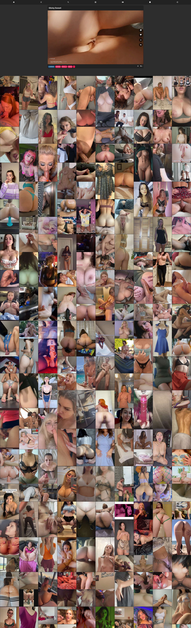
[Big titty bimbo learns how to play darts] (143, 510)
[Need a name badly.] (162, 554)
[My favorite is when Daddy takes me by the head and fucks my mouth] (66, 153)
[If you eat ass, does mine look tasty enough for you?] (28, 199)
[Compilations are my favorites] (28, 598)
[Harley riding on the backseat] (181, 321)
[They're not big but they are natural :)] (86, 484)
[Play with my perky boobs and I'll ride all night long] (124, 390)
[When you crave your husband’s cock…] (124, 447)
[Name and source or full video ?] (66, 208)
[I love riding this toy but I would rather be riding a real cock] (9, 338)
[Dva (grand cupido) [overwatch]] (86, 243)
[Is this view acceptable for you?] (47, 390)
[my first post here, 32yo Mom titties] (143, 356)
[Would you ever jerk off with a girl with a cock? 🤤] (47, 356)
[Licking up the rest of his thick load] (143, 457)
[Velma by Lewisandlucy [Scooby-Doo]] (47, 554)
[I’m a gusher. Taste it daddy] (105, 304)
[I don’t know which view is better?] (86, 373)
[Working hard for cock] (9, 81)
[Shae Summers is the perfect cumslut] (105, 81)
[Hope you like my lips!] (47, 519)
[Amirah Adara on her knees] (181, 172)
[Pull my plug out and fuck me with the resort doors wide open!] (86, 118)
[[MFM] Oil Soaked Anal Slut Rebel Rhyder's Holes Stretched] (86, 190)
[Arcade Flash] (47, 269)
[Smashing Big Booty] (66, 225)
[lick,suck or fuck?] (143, 199)
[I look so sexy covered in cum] (47, 466)
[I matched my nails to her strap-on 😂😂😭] (47, 225)
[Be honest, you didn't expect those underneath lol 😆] (105, 447)
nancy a (64, 66)
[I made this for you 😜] (181, 457)
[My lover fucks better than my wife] (47, 589)
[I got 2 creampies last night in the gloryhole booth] (86, 519)
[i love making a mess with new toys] (181, 493)
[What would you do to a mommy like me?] (47, 428)
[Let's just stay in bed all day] (124, 537)
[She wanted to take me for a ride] (86, 338)
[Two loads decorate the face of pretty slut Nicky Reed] (66, 615)
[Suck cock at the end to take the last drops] (66, 127)
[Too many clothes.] (124, 589)
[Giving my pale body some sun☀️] (181, 606)
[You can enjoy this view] (124, 216)
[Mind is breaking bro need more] (124, 510)
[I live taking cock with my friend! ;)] (105, 252)
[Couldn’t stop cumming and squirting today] (105, 589)
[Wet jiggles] (162, 135)
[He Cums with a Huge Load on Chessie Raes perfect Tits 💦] (86, 598)
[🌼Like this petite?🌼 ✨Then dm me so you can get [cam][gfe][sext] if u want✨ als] (28, 163)
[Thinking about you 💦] (162, 93)
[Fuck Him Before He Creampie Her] (124, 330)
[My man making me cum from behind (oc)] (66, 598)
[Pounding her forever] (9, 278)
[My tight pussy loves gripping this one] (9, 216)
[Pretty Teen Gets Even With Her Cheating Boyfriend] (143, 381)
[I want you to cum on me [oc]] (66, 409)
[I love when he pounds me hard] (181, 261)
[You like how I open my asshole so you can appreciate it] (105, 519)
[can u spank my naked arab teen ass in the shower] (181, 428)
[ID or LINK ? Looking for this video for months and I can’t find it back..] (28, 330)
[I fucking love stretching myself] (66, 304)
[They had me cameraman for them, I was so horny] (66, 580)
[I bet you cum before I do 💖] (66, 252)
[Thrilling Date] (66, 447)
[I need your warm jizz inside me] (66, 519)
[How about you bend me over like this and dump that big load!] (86, 216)
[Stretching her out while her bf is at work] (181, 243)
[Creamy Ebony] (162, 580)
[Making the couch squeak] (143, 93)
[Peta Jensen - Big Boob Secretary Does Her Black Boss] (66, 181)
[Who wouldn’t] (162, 118)
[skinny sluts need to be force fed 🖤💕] (143, 409)
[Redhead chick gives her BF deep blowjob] (9, 457)
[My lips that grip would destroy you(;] (86, 447)
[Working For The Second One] (9, 528)
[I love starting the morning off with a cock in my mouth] (47, 163)
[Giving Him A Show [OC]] (105, 216)
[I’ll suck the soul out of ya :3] (9, 107)
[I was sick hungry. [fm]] (47, 93)
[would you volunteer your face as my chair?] (105, 338)
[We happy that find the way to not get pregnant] (105, 153)
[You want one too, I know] (28, 493)
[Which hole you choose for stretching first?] (9, 546)
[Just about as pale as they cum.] (105, 107)
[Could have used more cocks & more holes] (181, 510)
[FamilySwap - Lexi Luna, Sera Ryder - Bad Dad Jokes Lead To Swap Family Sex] (181, 135)
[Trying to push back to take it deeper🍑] (86, 145)
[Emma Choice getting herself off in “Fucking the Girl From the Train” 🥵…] (124, 312)
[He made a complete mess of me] (47, 243)
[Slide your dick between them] (86, 269)
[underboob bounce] (143, 598)
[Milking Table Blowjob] (66, 278)
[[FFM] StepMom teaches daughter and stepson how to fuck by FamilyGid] (124, 118)
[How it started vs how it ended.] (143, 287)
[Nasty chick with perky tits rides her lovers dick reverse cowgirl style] (124, 135)
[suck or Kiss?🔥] (105, 484)
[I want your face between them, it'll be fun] (181, 107)
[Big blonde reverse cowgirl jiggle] (143, 563)
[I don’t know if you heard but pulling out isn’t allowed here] (66, 93)
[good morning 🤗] (162, 409)
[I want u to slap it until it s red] (28, 356)
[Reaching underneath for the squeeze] (124, 153)
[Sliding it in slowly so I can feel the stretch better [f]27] (143, 484)
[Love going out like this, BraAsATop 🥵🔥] (66, 484)
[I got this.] (86, 554)
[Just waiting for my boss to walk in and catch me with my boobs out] (162, 373)
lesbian (58, 66)
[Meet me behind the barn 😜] (124, 484)
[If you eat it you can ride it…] (124, 181)
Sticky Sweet (55, 8)
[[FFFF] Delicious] (181, 81)
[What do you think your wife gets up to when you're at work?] (66, 364)
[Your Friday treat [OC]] (28, 127)
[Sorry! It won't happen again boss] (143, 234)
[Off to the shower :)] (143, 163)
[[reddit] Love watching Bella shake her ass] (9, 563)
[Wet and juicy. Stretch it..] (47, 304)
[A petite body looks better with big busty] (105, 181)
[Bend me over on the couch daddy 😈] (162, 234)
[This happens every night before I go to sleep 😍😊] (105, 373)
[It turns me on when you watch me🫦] (28, 519)
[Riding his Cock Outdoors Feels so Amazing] (124, 356)
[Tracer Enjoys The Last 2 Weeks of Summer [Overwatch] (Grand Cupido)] (181, 347)
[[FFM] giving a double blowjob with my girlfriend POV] (181, 225)
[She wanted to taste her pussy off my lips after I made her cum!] (124, 93)
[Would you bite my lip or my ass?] (9, 145)
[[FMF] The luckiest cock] (143, 580)
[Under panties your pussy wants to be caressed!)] (9, 475)
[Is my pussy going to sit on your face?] (86, 93)
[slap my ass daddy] (28, 93)
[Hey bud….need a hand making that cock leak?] (9, 589)
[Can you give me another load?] (9, 364)
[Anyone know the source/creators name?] (28, 390)
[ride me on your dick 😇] (181, 373)
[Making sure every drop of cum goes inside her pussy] (86, 580)
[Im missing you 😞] (47, 330)
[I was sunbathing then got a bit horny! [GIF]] (181, 537)
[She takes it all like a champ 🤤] (162, 163)
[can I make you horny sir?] (162, 199)
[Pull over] (143, 261)
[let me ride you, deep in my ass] (9, 390)
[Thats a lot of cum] (162, 295)
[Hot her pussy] (9, 428)
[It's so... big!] (181, 399)
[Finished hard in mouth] (162, 598)
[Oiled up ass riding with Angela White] (181, 475)
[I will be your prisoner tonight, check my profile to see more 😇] (162, 338)
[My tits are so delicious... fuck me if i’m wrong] (9, 181)
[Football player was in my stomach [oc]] (124, 287)
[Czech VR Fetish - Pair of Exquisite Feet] (28, 439)
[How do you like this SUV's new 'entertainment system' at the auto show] (28, 304)
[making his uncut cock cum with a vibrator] (124, 563)
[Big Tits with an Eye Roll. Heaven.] (66, 554)
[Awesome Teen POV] (105, 278)
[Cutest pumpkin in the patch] (47, 127)
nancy (70, 66)
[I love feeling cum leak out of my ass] (181, 287)
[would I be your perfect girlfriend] (86, 409)
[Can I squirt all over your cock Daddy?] (47, 199)
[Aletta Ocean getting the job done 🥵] (143, 330)
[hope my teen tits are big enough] (28, 466)
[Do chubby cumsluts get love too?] (162, 447)
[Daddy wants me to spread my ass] (181, 153)
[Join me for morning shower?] (105, 554)
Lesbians (51, 66)
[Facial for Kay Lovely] (66, 381)
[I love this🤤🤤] (143, 537)
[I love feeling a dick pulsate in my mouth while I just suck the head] (143, 312)
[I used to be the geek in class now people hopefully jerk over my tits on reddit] (9, 252)
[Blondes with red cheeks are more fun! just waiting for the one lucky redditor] (124, 252)
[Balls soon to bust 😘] (181, 199)
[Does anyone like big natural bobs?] (143, 127)
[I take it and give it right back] (28, 580)
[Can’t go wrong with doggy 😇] (47, 615)
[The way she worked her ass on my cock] (86, 312)
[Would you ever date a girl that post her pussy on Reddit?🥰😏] (66, 338)
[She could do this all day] (28, 269)
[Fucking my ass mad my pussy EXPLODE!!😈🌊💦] (28, 554)
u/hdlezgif (52, 58)
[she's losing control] (143, 439)
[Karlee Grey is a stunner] (162, 312)
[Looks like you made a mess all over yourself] (86, 172)
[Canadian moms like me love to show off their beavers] (162, 519)
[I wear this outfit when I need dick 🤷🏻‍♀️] (162, 269)
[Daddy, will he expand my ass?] (86, 295)
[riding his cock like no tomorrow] (181, 572)
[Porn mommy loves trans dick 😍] (47, 493)
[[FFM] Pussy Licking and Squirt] (28, 418)
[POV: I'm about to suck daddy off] (9, 501)
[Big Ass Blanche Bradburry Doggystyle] (105, 135)
